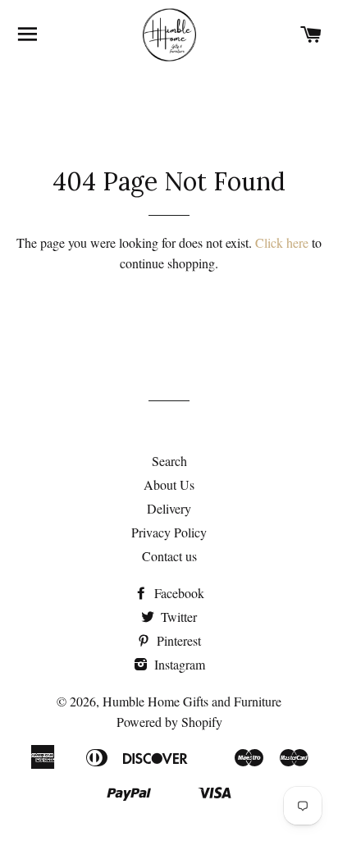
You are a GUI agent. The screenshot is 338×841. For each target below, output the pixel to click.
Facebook (177, 592)
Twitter (177, 616)
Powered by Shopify (169, 721)
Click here (281, 242)
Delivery (169, 508)
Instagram (178, 664)
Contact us (169, 555)
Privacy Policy (169, 532)
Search (169, 460)
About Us (169, 484)
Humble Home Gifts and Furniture (192, 701)
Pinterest (177, 640)
